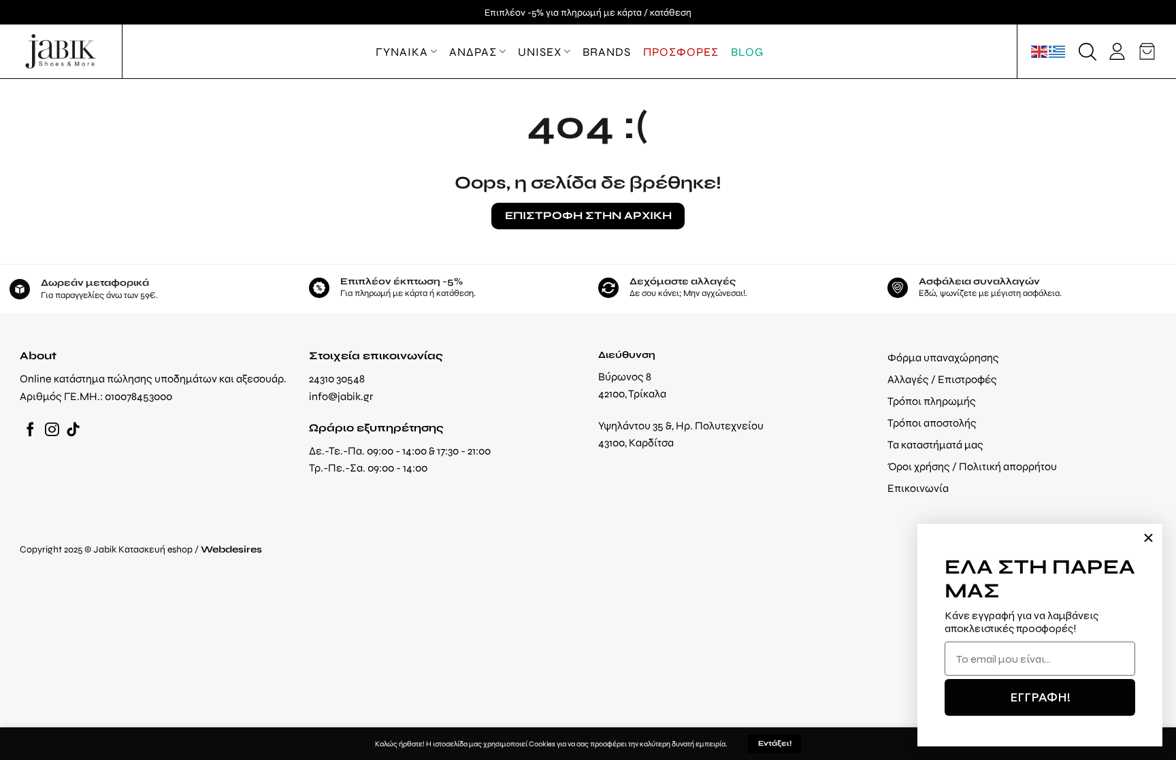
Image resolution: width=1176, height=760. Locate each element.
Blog (747, 52)
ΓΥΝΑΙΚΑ (402, 52)
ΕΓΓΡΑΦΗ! (1040, 697)
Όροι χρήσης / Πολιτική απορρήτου (972, 466)
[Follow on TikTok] (73, 430)
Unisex (539, 52)
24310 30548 (337, 378)
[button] (1087, 51)
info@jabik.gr (341, 396)
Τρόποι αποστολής (932, 422)
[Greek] (1057, 51)
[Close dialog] (1148, 537)
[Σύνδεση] (1117, 51)
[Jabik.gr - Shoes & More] (60, 51)
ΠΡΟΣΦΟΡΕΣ (681, 52)
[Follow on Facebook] (30, 430)
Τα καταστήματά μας (935, 444)
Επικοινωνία (918, 488)
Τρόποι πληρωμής (931, 401)
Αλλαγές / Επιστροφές (942, 379)
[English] (1040, 51)
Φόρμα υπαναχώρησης (943, 357)
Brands (607, 52)
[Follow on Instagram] (52, 430)
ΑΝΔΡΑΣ (473, 52)
